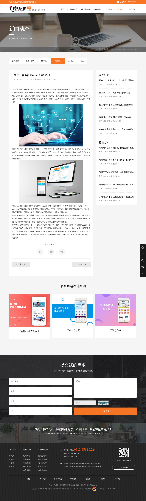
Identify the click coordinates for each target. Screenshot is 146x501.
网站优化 (126, 49)
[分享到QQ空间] (51, 252)
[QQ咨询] (143, 254)
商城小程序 (42, 456)
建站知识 (44, 61)
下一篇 (81, 264)
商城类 (11, 467)
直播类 (11, 459)
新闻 (103, 479)
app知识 (71, 61)
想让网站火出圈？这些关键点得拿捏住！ (116, 105)
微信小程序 (85, 9)
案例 (88, 479)
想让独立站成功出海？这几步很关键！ (115, 93)
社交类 (11, 463)
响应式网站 (27, 470)
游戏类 (11, 456)
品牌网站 (26, 456)
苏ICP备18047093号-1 (77, 489)
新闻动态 (120, 9)
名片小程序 (42, 467)
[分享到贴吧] (40, 252)
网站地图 (88, 489)
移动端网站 (27, 463)
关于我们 (132, 9)
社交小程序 (42, 459)
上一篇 (20, 264)
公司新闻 (15, 61)
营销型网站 (27, 467)
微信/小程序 (30, 61)
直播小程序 (42, 463)
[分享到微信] (62, 252)
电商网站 (26, 459)
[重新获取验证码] (103, 402)
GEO (82, 61)
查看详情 (134, 49)
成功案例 (109, 9)
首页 (62, 9)
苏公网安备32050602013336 (106, 489)
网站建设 (73, 9)
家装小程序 (42, 470)
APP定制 (97, 9)
